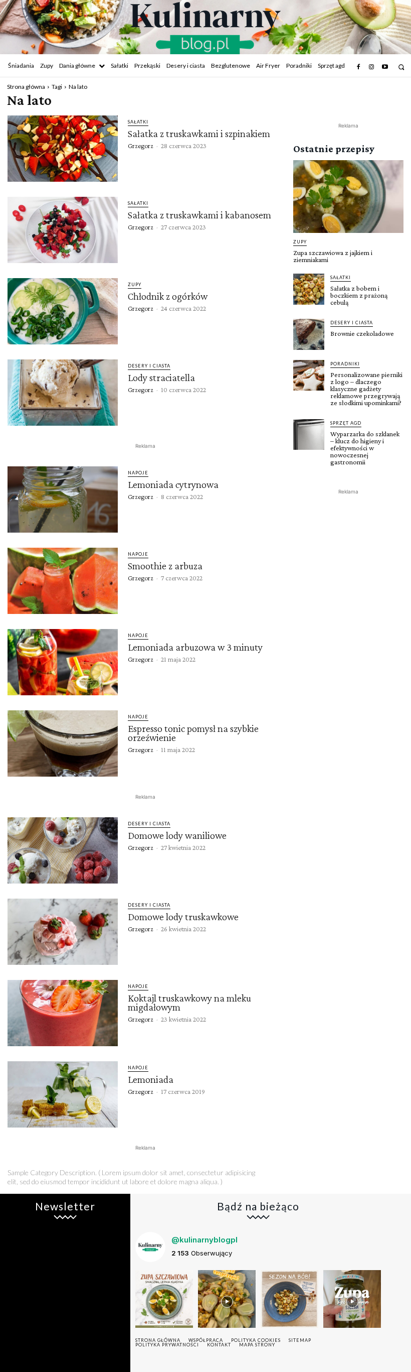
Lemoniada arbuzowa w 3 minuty (195, 647)
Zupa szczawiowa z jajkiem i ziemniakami (332, 256)
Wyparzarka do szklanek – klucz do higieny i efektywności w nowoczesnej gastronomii (364, 448)
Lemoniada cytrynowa (173, 484)
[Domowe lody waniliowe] (63, 850)
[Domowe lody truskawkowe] (63, 932)
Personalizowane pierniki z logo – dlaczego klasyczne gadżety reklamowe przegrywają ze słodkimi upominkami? (366, 388)
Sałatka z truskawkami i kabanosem (199, 214)
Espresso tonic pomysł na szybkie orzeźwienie (193, 733)
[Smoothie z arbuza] (63, 581)
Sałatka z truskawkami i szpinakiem (199, 133)
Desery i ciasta (149, 365)
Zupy (134, 284)
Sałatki (138, 121)
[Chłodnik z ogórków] (63, 311)
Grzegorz (140, 146)
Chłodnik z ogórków (168, 296)
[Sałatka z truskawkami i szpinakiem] (63, 148)
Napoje (138, 472)
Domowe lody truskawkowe (183, 916)
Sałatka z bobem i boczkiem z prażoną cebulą (358, 295)
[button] (401, 67)
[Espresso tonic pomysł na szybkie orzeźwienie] (63, 743)
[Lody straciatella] (63, 392)
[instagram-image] (164, 1299)
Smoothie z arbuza (165, 565)
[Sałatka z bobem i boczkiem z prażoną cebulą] (308, 289)
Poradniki (345, 363)
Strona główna (26, 86)
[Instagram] (371, 67)
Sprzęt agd (345, 423)
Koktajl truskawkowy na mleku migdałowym (189, 1002)
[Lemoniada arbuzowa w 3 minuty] (63, 662)
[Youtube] (384, 67)
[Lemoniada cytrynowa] (63, 499)
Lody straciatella (161, 377)
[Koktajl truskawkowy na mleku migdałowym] (63, 1013)
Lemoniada (150, 1079)
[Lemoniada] (63, 1094)
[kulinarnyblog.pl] (205, 28)
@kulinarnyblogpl (204, 1239)
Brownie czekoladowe (362, 333)
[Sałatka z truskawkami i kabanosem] (63, 230)
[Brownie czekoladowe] (308, 334)
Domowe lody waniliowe (177, 835)
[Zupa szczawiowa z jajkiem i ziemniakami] (348, 196)
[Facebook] (358, 67)
